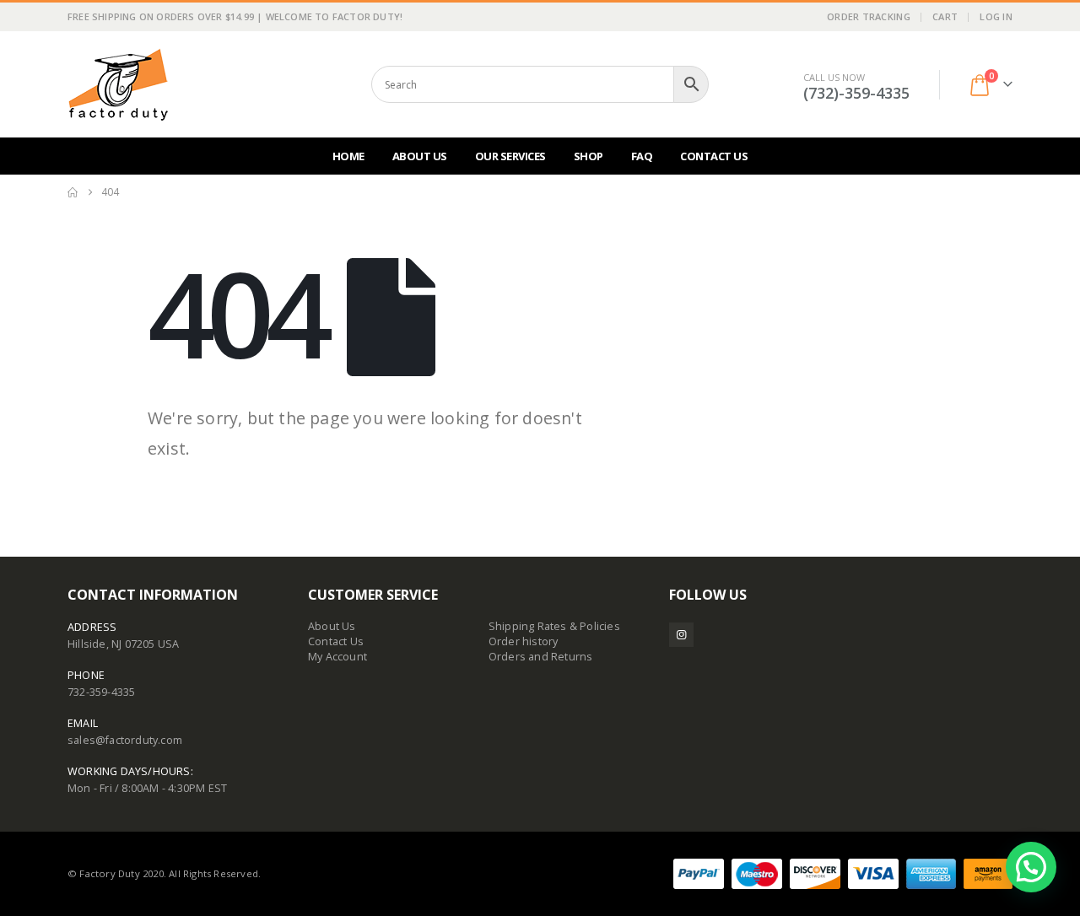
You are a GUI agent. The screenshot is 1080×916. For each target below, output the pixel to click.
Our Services (510, 156)
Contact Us (714, 156)
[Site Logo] (118, 84)
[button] (1031, 867)
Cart (945, 16)
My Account (337, 656)
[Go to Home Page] (73, 192)
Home (348, 156)
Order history (524, 641)
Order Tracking (868, 16)
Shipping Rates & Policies (554, 626)
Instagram (681, 634)
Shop (588, 156)
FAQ (642, 156)
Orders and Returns (541, 656)
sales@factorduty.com (125, 740)
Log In (996, 16)
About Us (419, 156)
